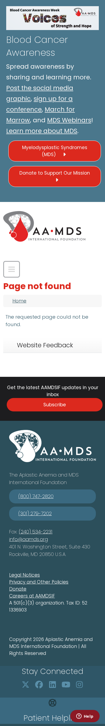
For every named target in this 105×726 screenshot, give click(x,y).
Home (19, 301)
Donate (17, 589)
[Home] (44, 226)
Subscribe (54, 404)
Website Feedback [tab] (45, 345)
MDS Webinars (69, 120)
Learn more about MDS (41, 131)
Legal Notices (24, 575)
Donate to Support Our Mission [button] (54, 173)
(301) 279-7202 (35, 513)
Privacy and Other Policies (38, 582)
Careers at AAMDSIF (32, 596)
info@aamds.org (28, 539)
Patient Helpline (52, 718)
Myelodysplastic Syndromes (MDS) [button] (54, 151)
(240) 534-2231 (35, 531)
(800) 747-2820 (36, 496)
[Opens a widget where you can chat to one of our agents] (85, 716)
